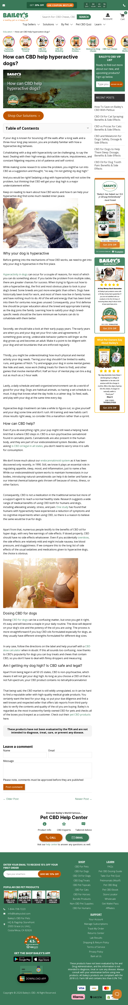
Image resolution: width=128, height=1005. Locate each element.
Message (8, 761)
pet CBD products (80, 714)
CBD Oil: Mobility (59, 50)
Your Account (96, 919)
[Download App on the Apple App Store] (42, 959)
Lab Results (96, 937)
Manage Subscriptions (96, 923)
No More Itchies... (76, 50)
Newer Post (82, 799)
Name (6, 750)
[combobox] (58, 16)
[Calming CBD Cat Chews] (110, 42)
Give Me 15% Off (116, 84)
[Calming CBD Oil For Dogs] (42, 42)
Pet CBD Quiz (83, 24)
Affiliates (110, 908)
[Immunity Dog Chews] (93, 42)
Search (84, 17)
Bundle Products (82, 898)
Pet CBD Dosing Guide (110, 871)
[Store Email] (3, 5)
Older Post (12, 799)
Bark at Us (96, 956)
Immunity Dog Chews (93, 50)
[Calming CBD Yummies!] (9, 42)
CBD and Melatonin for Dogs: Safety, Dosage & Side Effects (108, 139)
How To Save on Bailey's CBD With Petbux (108, 108)
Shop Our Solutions (24, 116)
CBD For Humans (82, 908)
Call (53, 837)
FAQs (110, 866)
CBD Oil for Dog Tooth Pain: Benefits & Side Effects (107, 165)
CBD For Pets (82, 866)
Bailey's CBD (29, 992)
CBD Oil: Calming (42, 50)
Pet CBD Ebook (110, 889)
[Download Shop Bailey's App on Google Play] (22, 959)
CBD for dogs (20, 619)
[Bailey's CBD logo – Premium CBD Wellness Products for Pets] (15, 17)
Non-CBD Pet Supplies (82, 903)
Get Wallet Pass (110, 903)
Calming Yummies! (9, 50)
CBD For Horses (81, 894)
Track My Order (96, 928)
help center (52, 844)
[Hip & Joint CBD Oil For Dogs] (59, 42)
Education (7, 31)
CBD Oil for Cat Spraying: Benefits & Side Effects (109, 118)
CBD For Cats (82, 889)
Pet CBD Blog (110, 884)
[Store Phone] (124, 5)
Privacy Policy (96, 951)
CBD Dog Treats (82, 880)
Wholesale (110, 898)
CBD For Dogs (82, 871)
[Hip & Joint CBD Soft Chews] (26, 42)
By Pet (65, 24)
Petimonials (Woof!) (110, 880)
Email (51, 750)
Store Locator (110, 894)
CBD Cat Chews (110, 49)
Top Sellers (29, 24)
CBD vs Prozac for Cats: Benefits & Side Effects (108, 128)
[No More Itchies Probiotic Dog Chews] (76, 42)
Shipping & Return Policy (96, 942)
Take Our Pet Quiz (110, 875)
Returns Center (96, 933)
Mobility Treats (26, 50)
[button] (32, 942)
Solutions (48, 24)
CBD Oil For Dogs (82, 875)
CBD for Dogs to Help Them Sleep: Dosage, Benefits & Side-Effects (107, 152)
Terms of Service (96, 946)
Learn (98, 24)
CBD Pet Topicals (82, 884)
